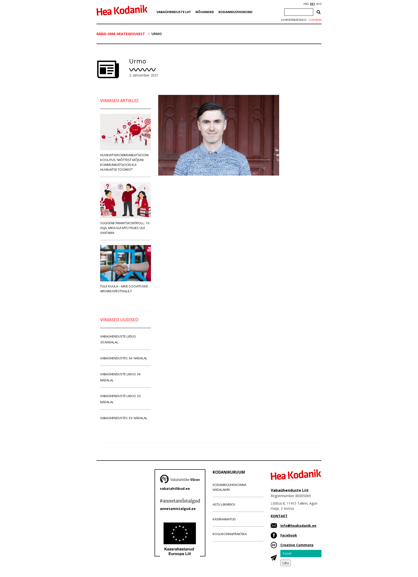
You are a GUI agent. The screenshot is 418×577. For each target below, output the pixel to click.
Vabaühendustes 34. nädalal (123, 358)
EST (312, 4)
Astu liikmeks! (224, 504)
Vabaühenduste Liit (174, 12)
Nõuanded (204, 12)
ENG (306, 4)
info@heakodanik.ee (298, 525)
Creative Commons (297, 545)
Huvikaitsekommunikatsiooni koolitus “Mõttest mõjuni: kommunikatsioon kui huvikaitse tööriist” (124, 162)
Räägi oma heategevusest (121, 33)
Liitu (285, 563)
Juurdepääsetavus (293, 20)
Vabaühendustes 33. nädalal (123, 418)
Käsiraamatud (224, 519)
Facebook (288, 535)
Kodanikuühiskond (235, 12)
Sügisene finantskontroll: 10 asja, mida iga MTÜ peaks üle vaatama (124, 228)
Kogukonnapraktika (230, 534)
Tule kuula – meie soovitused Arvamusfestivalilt (124, 288)
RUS (318, 4)
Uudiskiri (315, 20)
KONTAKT (279, 516)
